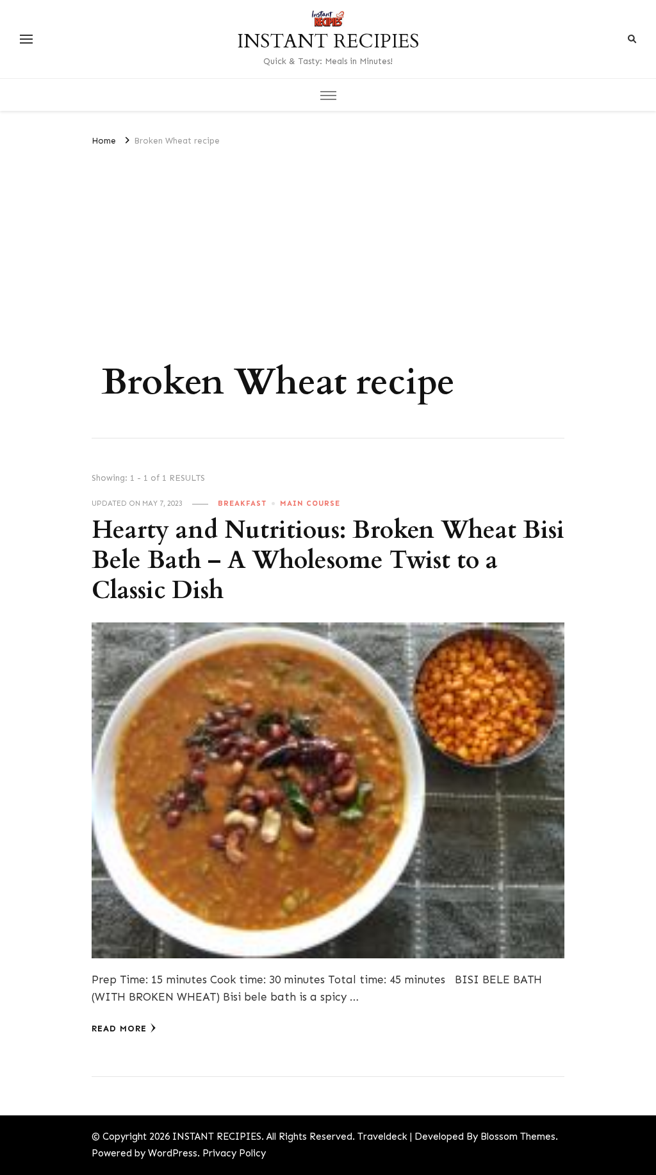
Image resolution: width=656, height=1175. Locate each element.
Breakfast (242, 503)
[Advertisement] (328, 245)
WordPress (172, 1153)
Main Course (310, 503)
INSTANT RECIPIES (328, 41)
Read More (119, 1028)
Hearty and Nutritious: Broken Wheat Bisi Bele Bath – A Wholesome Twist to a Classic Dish (328, 560)
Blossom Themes (517, 1136)
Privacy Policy (234, 1153)
